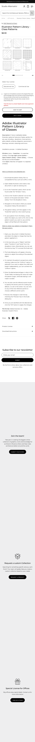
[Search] (32, 13)
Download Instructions (9, 331)
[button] (13, 75)
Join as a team (18, 700)
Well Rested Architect (10, 23)
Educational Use (9, 86)
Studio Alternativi (9, 6)
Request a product (17, 577)
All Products (11, 18)
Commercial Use (23, 86)
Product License (7, 326)
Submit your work (17, 452)
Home (3, 18)
